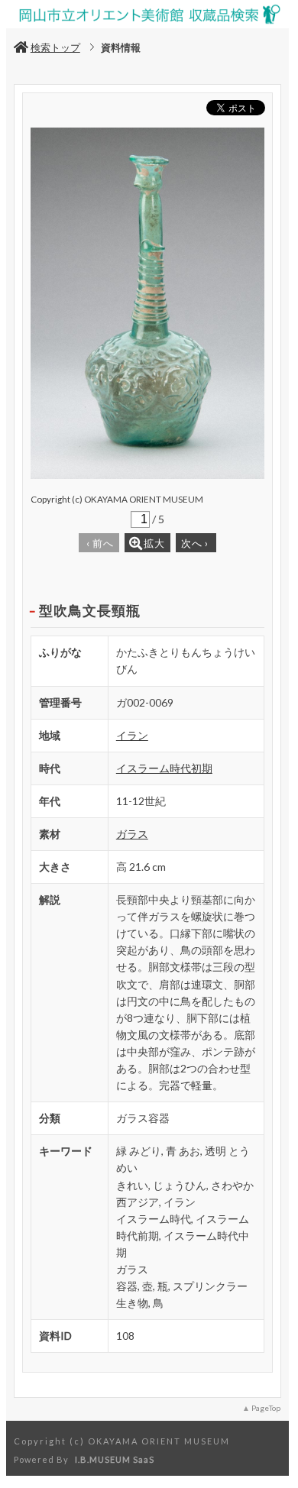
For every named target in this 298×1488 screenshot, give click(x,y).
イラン (132, 735)
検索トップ (55, 47)
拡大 (154, 543)
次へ (195, 543)
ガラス (132, 833)
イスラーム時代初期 (164, 768)
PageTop (265, 1407)
